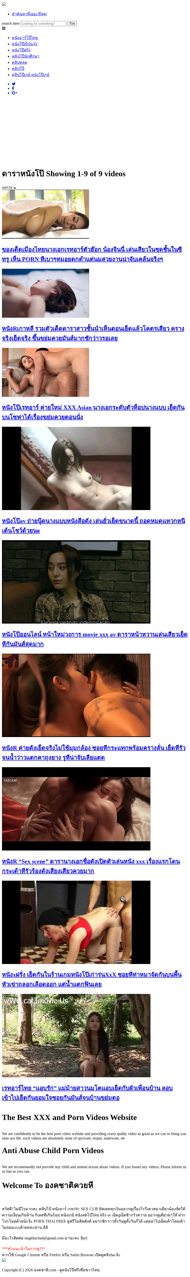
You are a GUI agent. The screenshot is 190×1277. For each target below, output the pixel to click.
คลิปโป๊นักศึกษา (25, 56)
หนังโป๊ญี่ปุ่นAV (25, 44)
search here (11, 23)
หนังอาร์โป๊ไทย (25, 38)
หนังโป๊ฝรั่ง (21, 50)
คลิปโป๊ (18, 69)
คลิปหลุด (19, 62)
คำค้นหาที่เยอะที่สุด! (29, 14)
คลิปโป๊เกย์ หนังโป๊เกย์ (30, 75)
